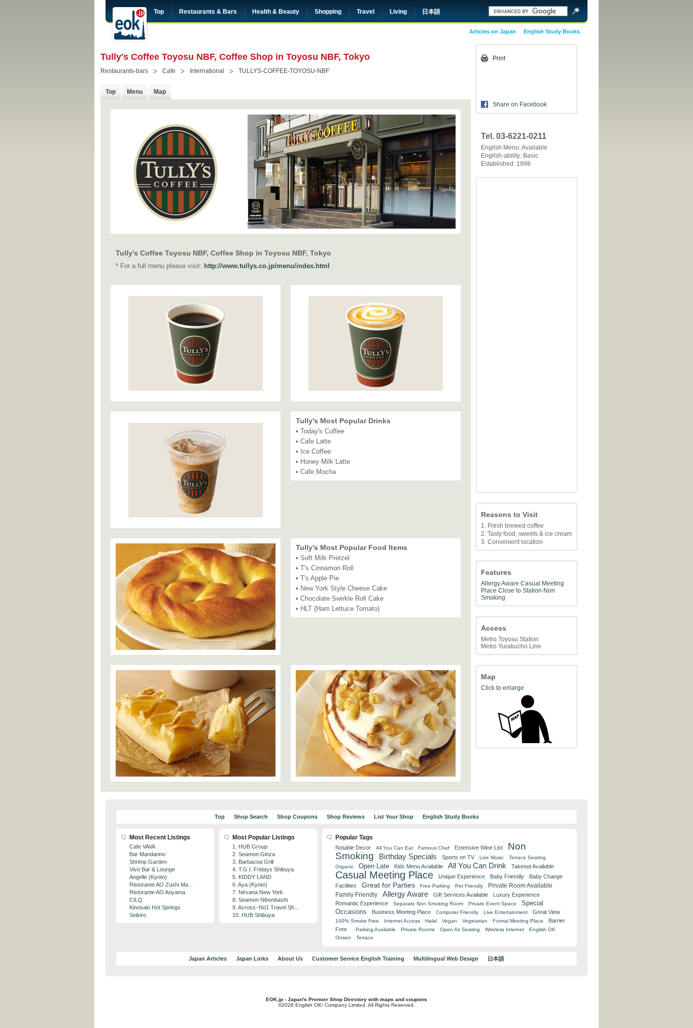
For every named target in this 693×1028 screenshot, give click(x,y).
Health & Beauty (275, 11)
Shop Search (251, 817)
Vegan (449, 921)
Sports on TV (458, 857)
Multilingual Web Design (445, 959)
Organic (344, 866)
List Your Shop (393, 817)
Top (159, 11)
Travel (365, 11)
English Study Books (552, 31)
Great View (546, 912)
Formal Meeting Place (518, 921)
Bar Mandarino (147, 854)
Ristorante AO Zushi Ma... (161, 885)
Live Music (491, 857)
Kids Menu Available (418, 866)
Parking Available (376, 929)
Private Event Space (492, 903)
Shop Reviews (346, 817)
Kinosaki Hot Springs (155, 907)
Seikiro (137, 915)
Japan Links (252, 959)
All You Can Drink (477, 865)
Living (398, 11)
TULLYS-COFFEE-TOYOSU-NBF (283, 71)
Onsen (343, 937)
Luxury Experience (516, 895)
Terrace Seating (527, 857)
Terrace (364, 937)
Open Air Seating (460, 929)
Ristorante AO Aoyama (157, 892)
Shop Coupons (297, 817)
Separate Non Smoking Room (428, 903)
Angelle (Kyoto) (148, 877)
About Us (290, 959)
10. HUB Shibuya (253, 915)
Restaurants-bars (124, 71)
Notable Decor (353, 848)
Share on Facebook (520, 104)
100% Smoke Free (357, 921)
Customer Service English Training (358, 959)
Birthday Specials (408, 857)
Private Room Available (520, 885)
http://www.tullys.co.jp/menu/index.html (267, 266)
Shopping (328, 11)
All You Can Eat (394, 848)
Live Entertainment (505, 912)
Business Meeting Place (401, 912)
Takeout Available (532, 866)
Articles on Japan (492, 31)
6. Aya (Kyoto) (249, 885)
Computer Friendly (457, 912)
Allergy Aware (500, 583)
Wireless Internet (504, 929)
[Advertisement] (526, 335)
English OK (542, 929)
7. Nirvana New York (257, 892)
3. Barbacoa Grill (252, 862)
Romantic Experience (361, 903)
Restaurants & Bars (208, 11)
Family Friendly (356, 894)
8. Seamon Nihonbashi (260, 900)
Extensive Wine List (479, 848)
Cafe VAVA (142, 846)
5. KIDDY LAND (251, 877)
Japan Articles (208, 959)
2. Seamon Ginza (253, 854)
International (207, 71)
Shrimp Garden (148, 862)
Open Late (374, 866)
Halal (431, 921)
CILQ (136, 900)
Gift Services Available (460, 895)
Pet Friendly (469, 886)
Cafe (169, 71)
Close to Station (520, 590)
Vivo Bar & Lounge (152, 869)
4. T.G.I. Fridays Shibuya (263, 869)
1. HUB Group (249, 846)
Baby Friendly (507, 876)
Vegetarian (475, 921)
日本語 (431, 11)
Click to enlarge (502, 687)
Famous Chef (433, 848)
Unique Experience (461, 876)
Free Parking (435, 886)
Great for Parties (388, 885)
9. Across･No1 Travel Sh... (265, 907)
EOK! (130, 24)
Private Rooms (418, 929)
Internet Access (402, 921)
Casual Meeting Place (384, 874)
